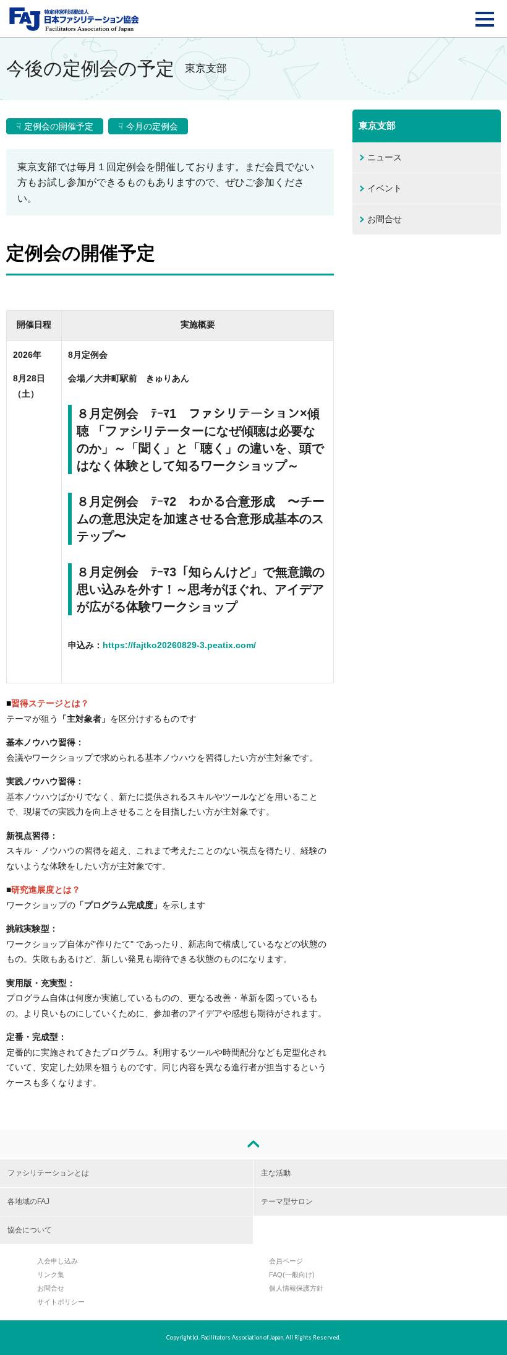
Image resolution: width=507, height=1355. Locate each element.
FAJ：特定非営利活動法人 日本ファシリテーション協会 (74, 19)
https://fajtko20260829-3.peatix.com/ (179, 645)
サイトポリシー (61, 1301)
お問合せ (384, 219)
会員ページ (286, 1261)
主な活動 (276, 1173)
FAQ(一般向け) (292, 1274)
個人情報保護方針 (296, 1288)
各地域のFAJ (28, 1201)
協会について (29, 1230)
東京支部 (377, 125)
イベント (384, 188)
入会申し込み (57, 1261)
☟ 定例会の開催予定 (54, 126)
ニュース (384, 157)
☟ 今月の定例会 (148, 126)
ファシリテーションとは (48, 1173)
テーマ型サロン (287, 1201)
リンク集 (50, 1274)
